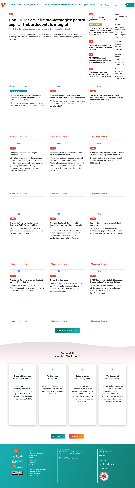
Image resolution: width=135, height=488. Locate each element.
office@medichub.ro (105, 452)
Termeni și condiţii (34, 471)
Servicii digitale (82, 5)
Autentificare (77, 436)
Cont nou (130, 5)
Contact (92, 5)
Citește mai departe (18, 136)
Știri (31, 5)
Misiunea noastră (23, 5)
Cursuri (64, 5)
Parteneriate (32, 462)
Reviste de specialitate (42, 5)
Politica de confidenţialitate (37, 469)
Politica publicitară (34, 473)
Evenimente (72, 5)
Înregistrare (58, 436)
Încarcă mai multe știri (67, 330)
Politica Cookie (33, 475)
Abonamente (56, 5)
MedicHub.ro (103, 455)
